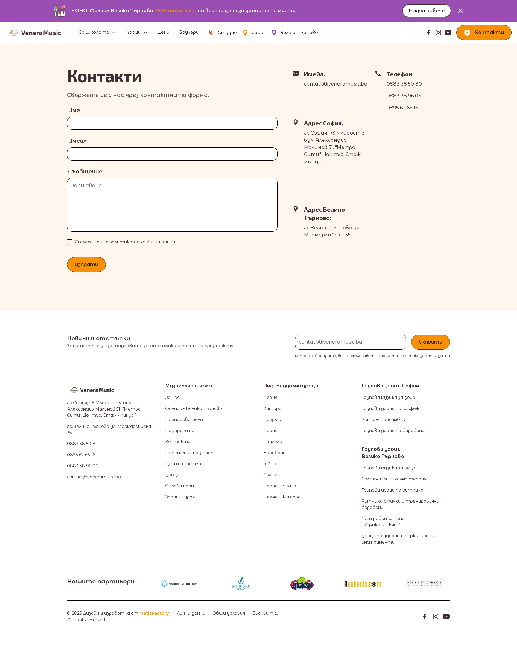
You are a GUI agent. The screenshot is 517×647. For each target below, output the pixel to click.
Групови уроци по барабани (393, 430)
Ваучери (189, 32)
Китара (272, 408)
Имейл (77, 141)
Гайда (269, 463)
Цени (163, 32)
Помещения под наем (189, 452)
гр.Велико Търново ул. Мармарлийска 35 (109, 429)
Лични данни (161, 242)
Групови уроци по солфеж (390, 408)
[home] (41, 32)
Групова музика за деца (388, 397)
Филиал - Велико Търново (193, 408)
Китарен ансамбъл (383, 419)
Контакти (178, 441)
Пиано (270, 430)
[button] (97, 32)
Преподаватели (184, 419)
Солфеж (272, 474)
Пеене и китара (282, 497)
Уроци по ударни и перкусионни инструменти (397, 539)
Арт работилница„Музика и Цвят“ (383, 521)
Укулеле (272, 441)
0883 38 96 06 (404, 96)
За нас (172, 397)
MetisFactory (154, 613)
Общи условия (228, 613)
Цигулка (272, 419)
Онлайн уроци (181, 486)
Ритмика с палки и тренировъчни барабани (400, 504)
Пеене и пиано (279, 486)
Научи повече (427, 10)
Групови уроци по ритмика (392, 490)
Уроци (172, 474)
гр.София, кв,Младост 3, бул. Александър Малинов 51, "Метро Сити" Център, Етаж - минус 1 (104, 409)
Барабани (274, 452)
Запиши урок (180, 497)
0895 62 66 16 (402, 108)
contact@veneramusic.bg (335, 84)
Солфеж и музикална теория (393, 479)
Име (74, 110)
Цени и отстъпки (185, 463)
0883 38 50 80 (404, 84)
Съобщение (85, 171)
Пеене (270, 397)
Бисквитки (265, 613)
